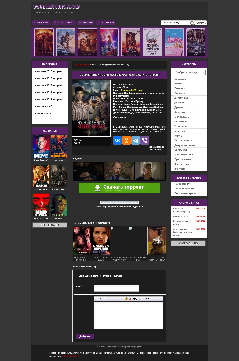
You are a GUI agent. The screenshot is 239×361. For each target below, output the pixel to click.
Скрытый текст (135, 299)
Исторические (183, 140)
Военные (179, 93)
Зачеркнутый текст (109, 299)
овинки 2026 (41, 23)
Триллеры (180, 126)
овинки (86, 23)
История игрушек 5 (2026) (182, 222)
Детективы (181, 97)
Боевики (179, 88)
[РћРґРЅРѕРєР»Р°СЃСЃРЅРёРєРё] (126, 140)
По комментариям (185, 193)
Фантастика (181, 164)
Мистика (179, 131)
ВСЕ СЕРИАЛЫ (50, 225)
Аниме (178, 83)
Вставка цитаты (139, 299)
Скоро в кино (43, 113)
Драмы (178, 107)
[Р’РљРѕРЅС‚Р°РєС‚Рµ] (117, 140)
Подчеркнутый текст (105, 299)
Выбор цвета (130, 299)
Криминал (180, 149)
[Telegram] (135, 140)
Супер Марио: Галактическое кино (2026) (182, 232)
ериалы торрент (64, 23)
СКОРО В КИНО (188, 243)
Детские (179, 102)
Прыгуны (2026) (180, 216)
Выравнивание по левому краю (113, 299)
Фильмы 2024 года (131, 90)
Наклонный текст (101, 299)
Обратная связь (71, 356)
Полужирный (96, 299)
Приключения (182, 159)
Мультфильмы (183, 154)
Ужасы (178, 135)
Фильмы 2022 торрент (49, 99)
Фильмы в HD (43, 106)
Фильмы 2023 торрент (49, 92)
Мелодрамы (181, 116)
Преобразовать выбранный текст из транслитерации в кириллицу (143, 299)
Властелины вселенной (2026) (181, 210)
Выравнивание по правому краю (122, 299)
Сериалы (180, 78)
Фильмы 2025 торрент (49, 78)
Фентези (179, 168)
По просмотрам (184, 188)
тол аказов (106, 23)
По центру (117, 299)
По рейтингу (182, 183)
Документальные (185, 145)
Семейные (180, 121)
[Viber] (144, 140)
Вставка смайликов (126, 299)
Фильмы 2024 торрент (49, 85)
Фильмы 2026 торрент (49, 71)
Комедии (179, 112)
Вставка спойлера (147, 299)
